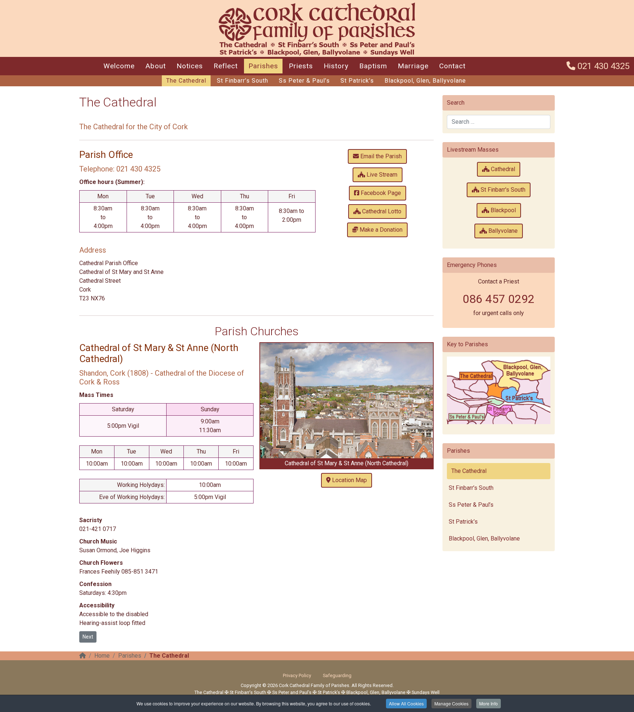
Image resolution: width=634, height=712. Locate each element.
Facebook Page (380, 192)
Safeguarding (337, 675)
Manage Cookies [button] (451, 703)
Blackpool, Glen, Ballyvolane (425, 80)
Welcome (119, 66)
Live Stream (381, 174)
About (155, 66)
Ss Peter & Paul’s (304, 80)
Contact (452, 66)
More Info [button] (488, 703)
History (336, 66)
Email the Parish (380, 156)
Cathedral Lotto (381, 211)
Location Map (349, 480)
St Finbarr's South (502, 189)
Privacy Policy (297, 675)
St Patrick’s (357, 80)
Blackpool (502, 210)
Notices (189, 66)
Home (102, 655)
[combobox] (498, 122)
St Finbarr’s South (242, 80)
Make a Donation (380, 229)
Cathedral (502, 169)
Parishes (263, 66)
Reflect (226, 66)
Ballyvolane (502, 230)
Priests (301, 66)
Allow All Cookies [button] (406, 703)
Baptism (373, 66)
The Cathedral (186, 80)
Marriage (413, 66)
